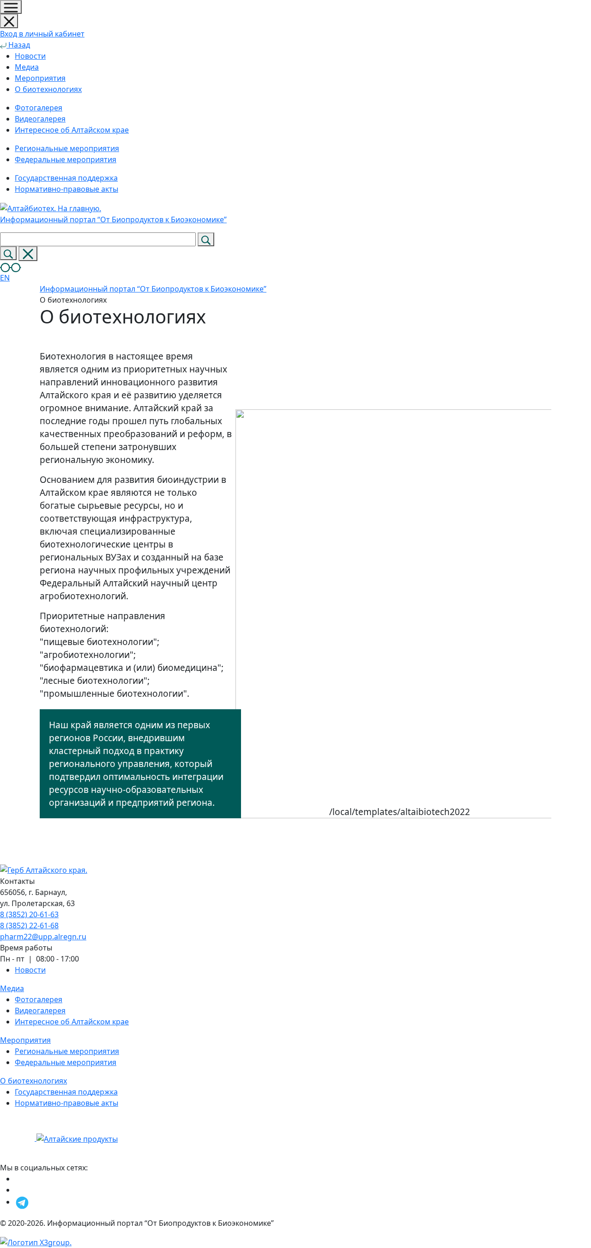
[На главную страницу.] (18, 1138)
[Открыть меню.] (11, 7)
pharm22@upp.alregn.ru (43, 936)
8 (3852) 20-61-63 (29, 914)
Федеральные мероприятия (65, 1062)
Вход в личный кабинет (42, 34)
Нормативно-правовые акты (66, 1103)
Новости (30, 56)
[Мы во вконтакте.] (19, 1190)
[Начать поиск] (206, 239)
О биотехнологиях (48, 89)
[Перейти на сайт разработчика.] (36, 1241)
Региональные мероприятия (67, 1051)
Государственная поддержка (66, 1092)
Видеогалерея (40, 1010)
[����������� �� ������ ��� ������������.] (10, 267)
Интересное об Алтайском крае (72, 1022)
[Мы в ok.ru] (17, 1179)
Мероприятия (40, 78)
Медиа (27, 67)
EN (5, 278)
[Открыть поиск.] (8, 253)
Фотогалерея (38, 999)
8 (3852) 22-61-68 (29, 925)
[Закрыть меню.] (9, 21)
